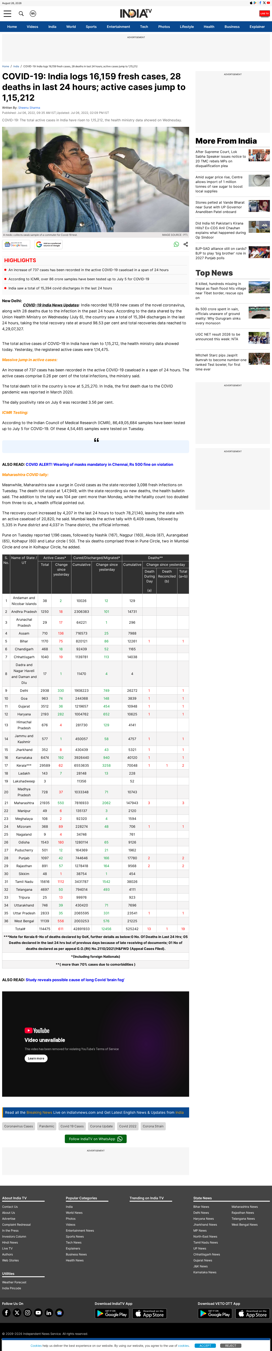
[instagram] (27, 1312)
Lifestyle (187, 26)
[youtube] (38, 1312)
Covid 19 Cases (72, 1126)
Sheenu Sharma (29, 107)
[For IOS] (252, 1313)
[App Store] (149, 1313)
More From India (226, 141)
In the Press (10, 1230)
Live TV (7, 1248)
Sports (91, 26)
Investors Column (14, 1236)
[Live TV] (264, 13)
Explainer (257, 26)
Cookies (36, 1345)
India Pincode (11, 1288)
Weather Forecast (14, 1282)
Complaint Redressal (16, 1224)
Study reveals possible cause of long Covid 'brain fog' (75, 980)
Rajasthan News (243, 1212)
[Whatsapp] (176, 244)
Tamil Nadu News (205, 1242)
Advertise (8, 1218)
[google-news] (59, 1312)
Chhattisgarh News (206, 1254)
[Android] (255, 2)
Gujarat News (202, 1260)
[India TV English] (136, 13)
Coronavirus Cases (18, 1126)
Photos (164, 26)
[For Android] (215, 1313)
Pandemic (46, 1126)
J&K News (200, 1266)
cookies (183, 1345)
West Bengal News (245, 1224)
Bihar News (201, 1206)
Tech (144, 26)
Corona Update (101, 1126)
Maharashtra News (245, 1206)
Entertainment (118, 26)
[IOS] (251, 2)
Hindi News (10, 1242)
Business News (76, 1254)
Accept (205, 1345)
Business (232, 26)
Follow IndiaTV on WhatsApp (92, 1139)
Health (209, 26)
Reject (230, 1345)
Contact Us (10, 1206)
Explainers (73, 1248)
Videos (32, 26)
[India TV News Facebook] (260, 2)
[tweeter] (17, 1312)
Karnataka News (204, 1272)
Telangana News (243, 1218)
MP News (200, 1230)
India (52, 26)
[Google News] (16, 244)
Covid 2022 (127, 1126)
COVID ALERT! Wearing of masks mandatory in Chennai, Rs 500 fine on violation (99, 464)
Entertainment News (80, 1230)
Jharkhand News (205, 1224)
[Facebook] (6, 1312)
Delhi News (201, 1212)
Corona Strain (153, 1126)
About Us (8, 1212)
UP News (199, 1248)
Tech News (73, 1242)
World (71, 26)
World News (74, 1212)
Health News (75, 1260)
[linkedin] (49, 1312)
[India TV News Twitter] (264, 2)
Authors (7, 1254)
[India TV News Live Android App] (112, 1313)
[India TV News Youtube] (268, 2)
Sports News (75, 1236)
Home (12, 26)
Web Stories (10, 1260)
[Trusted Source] (48, 244)
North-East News (205, 1236)
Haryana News (203, 1218)
